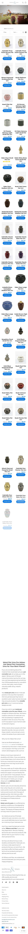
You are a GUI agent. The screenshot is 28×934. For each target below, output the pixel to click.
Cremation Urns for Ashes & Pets (9, 917)
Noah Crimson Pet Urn (21, 393)
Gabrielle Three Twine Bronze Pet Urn (7, 52)
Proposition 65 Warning (7, 912)
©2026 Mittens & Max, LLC (8, 923)
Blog (3, 892)
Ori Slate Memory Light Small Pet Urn (21, 132)
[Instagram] (9, 882)
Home (5, 28)
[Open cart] (25, 2)
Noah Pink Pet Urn (7, 105)
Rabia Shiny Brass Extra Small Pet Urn (21, 159)
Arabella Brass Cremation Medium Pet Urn (7, 288)
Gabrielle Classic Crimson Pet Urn (7, 263)
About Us (4, 889)
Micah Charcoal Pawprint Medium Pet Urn (7, 572)
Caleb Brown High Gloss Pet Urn (20, 315)
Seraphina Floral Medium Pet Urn (20, 546)
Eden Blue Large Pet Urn (7, 315)
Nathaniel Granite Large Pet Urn (7, 546)
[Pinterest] (13, 882)
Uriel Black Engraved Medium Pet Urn (7, 653)
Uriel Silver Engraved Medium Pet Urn (20, 653)
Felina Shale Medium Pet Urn (20, 600)
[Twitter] (6, 882)
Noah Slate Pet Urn (7, 418)
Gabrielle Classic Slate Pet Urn (20, 237)
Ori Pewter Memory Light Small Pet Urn (7, 132)
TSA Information (5, 910)
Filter (5, 32)
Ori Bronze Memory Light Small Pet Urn (21, 106)
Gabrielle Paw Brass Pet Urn (7, 496)
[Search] (23, 2)
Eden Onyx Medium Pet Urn (7, 187)
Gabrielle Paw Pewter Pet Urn (20, 469)
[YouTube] (17, 882)
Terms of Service (5, 903)
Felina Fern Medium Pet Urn (7, 599)
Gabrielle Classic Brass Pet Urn (20, 446)
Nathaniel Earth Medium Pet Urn (7, 212)
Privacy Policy (5, 901)
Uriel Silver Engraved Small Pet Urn (7, 367)
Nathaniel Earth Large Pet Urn (20, 521)
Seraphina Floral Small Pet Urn (7, 340)
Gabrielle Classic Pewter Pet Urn (7, 237)
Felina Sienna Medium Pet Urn (20, 571)
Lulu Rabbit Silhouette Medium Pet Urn (20, 626)
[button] (6, 161)
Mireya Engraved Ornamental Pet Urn (7, 79)
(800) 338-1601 (5, 921)
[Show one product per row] (23, 32)
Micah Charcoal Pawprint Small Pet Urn (7, 470)
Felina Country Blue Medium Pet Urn (7, 626)
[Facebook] (2, 882)
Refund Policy (5, 898)
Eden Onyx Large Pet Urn (21, 288)
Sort (15, 32)
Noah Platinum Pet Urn (21, 78)
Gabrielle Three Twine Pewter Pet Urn (21, 52)
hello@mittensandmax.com (8, 919)
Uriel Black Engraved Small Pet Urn (20, 340)
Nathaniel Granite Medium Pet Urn (21, 212)
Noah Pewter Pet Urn (21, 418)
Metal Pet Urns (10, 28)
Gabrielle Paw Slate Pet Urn (21, 496)
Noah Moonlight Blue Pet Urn (7, 446)
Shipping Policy (5, 896)
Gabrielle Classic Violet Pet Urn (20, 263)
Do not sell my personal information (10, 915)
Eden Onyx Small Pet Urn (7, 158)
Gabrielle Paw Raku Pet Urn (7, 521)
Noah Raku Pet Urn (7, 393)
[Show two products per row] (25, 32)
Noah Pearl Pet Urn (21, 367)
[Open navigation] (2, 2)
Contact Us (4, 894)
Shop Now (7, 58)
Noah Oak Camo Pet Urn (20, 187)
